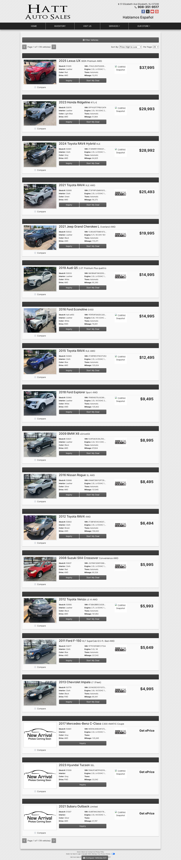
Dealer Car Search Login (73, 854)
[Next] (54, 47)
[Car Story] (127, 69)
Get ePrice (146, 730)
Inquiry (69, 80)
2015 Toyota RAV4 (77, 350)
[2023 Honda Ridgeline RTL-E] (40, 113)
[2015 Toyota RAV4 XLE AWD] (40, 362)
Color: (61, 72)
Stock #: (62, 66)
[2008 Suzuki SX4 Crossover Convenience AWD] (40, 569)
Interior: (62, 69)
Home (78, 852)
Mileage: (88, 75)
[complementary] (173, 852)
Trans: (87, 72)
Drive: (61, 75)
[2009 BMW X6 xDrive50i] (40, 444)
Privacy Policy (100, 852)
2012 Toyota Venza (78, 599)
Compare (41, 87)
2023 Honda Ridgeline (78, 102)
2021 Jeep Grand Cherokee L (87, 226)
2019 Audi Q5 (82, 268)
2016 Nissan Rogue (77, 475)
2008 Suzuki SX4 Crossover (88, 558)
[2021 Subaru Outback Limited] (40, 817)
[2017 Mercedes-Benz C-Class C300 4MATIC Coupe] (40, 734)
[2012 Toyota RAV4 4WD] (40, 527)
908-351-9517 (148, 7)
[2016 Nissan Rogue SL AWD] (40, 486)
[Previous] (24, 47)
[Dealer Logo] (47, 11)
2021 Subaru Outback (78, 806)
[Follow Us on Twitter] (147, 11)
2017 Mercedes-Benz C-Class (91, 723)
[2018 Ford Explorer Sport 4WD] (40, 403)
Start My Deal (92, 80)
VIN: (86, 66)
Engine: (87, 69)
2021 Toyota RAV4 (77, 185)
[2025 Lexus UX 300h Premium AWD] (40, 71)
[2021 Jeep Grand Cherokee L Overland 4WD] (40, 237)
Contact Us (91, 852)
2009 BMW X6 (74, 433)
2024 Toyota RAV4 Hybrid (79, 143)
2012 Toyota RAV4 (75, 516)
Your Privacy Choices (104, 854)
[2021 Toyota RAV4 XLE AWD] (40, 196)
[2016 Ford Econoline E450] (40, 320)
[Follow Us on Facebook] (143, 11)
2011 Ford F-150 (87, 641)
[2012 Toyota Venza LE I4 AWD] (40, 610)
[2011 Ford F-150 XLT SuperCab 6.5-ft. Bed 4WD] (40, 651)
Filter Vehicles (91, 40)
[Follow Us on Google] (157, 11)
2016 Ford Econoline (76, 309)
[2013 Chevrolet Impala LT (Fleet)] (40, 693)
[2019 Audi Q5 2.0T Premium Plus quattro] (40, 279)
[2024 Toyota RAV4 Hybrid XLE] (40, 154)
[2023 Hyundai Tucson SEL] (40, 776)
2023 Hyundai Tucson (76, 765)
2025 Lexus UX (80, 61)
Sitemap (94, 854)
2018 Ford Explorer (78, 392)
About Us (84, 852)
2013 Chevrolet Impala (80, 682)
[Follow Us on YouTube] (152, 11)
